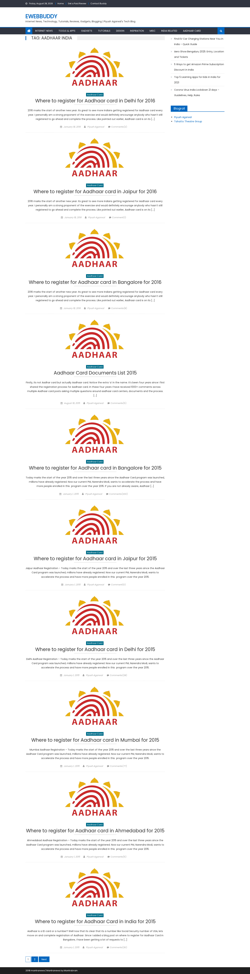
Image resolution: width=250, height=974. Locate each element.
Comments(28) (118, 675)
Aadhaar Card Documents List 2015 (95, 373)
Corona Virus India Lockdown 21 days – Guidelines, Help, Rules (196, 92)
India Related (169, 30)
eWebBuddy (41, 16)
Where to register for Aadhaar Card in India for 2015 (95, 922)
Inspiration (137, 30)
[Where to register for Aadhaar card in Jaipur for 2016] (95, 158)
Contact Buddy (98, 3)
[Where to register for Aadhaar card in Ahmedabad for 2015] (95, 797)
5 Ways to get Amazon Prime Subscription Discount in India (199, 67)
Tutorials (104, 30)
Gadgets (86, 30)
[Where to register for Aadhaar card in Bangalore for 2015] (95, 434)
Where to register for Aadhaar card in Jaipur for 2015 (95, 559)
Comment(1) (119, 217)
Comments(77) (118, 766)
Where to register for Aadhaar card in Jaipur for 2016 (95, 192)
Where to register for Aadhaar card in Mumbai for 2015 (95, 740)
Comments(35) (118, 947)
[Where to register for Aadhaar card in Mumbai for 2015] (95, 706)
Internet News (44, 30)
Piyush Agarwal (95, 126)
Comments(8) (119, 308)
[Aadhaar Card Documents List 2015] (95, 339)
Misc (152, 30)
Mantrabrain (71, 970)
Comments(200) (118, 494)
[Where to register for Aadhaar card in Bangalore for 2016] (95, 248)
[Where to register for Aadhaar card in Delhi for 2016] (95, 67)
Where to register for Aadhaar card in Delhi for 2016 (95, 101)
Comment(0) (118, 584)
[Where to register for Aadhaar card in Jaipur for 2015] (95, 525)
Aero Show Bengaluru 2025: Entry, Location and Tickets (199, 54)
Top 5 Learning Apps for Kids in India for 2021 (197, 79)
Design (120, 30)
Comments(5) (118, 403)
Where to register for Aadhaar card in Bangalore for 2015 (95, 468)
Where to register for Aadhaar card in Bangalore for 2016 (95, 283)
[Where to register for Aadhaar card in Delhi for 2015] (95, 616)
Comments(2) (119, 126)
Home (60, 3)
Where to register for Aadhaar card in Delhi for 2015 (95, 650)
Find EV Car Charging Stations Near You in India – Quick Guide (198, 41)
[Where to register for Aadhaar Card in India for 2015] (95, 888)
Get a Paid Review (77, 3)
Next (44, 959)
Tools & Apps (67, 30)
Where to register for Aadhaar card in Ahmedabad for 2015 (95, 831)
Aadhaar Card (192, 30)
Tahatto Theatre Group (188, 121)
